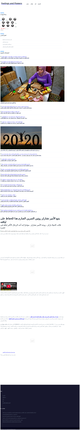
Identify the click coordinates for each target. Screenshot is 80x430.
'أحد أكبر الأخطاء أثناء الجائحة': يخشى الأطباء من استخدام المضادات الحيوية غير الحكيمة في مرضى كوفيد (19, 412)
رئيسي (27, 3)
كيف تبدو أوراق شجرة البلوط (7, 39)
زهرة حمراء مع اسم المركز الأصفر (9, 352)
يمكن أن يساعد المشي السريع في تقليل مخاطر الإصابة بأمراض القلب (44, 316)
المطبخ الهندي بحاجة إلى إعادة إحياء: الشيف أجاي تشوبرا (12, 416)
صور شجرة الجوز (5, 41)
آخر (3, 400)
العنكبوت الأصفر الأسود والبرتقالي (8, 46)
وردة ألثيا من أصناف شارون (7, 44)
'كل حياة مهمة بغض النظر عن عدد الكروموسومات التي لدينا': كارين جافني (14, 418)
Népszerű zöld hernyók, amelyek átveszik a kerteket (12, 421)
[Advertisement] (32, 306)
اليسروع (39, 3)
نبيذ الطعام (4, 397)
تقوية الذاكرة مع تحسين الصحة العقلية (16, 318)
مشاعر (32, 3)
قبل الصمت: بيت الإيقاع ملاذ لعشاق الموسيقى (10, 414)
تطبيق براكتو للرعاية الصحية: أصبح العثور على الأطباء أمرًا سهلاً (13, 419)
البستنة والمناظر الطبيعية (6, 402)
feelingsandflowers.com (11, 429)
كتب (35, 3)
